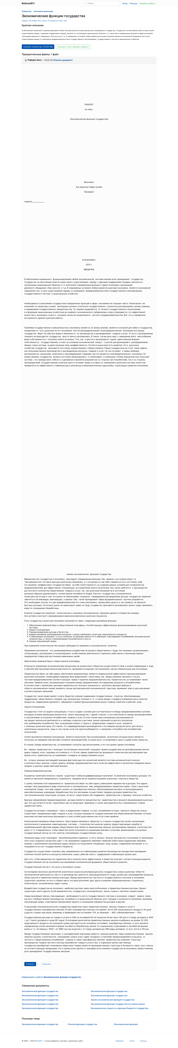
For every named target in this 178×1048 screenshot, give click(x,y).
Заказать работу (147, 3)
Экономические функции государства (40, 991)
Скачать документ (63, 60)
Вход (125, 3)
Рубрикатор (26, 11)
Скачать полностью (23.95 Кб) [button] (38, 46)
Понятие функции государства (82, 1024)
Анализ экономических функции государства (112, 1000)
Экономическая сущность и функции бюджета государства (119, 1008)
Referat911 (38, 1041)
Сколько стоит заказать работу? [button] (73, 46)
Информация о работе (51, 977)
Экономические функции (126, 1024)
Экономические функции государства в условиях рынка (118, 1004)
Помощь (133, 3)
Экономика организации (43, 11)
